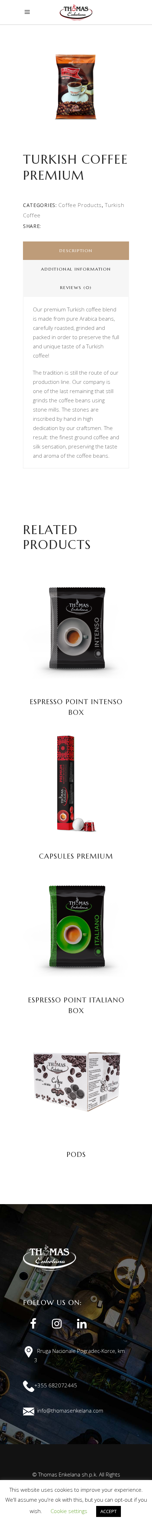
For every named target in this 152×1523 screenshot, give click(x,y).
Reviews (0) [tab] (76, 287)
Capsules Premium (76, 856)
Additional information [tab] (76, 269)
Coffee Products (80, 204)
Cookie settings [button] (69, 1510)
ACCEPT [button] (108, 1511)
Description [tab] (76, 250)
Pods (76, 1154)
